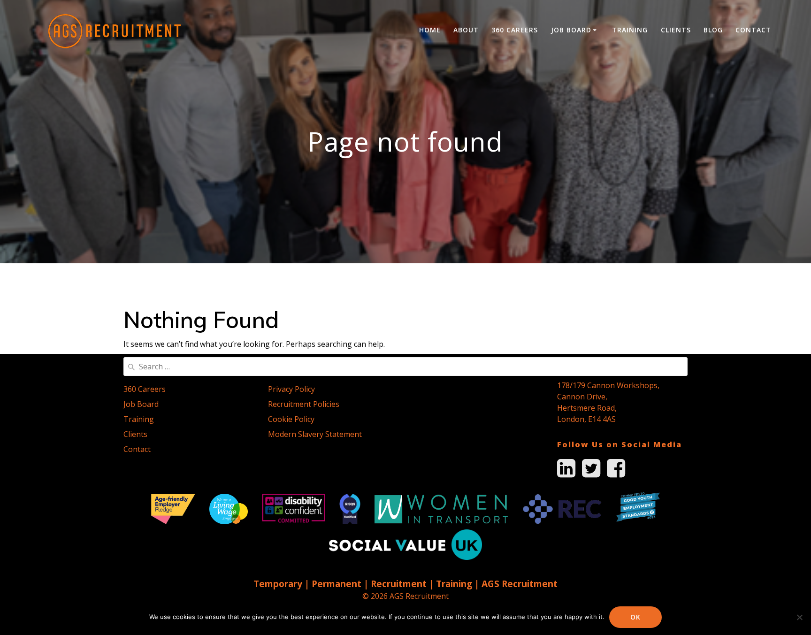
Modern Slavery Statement (315, 434)
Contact (753, 29)
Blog (713, 29)
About (466, 29)
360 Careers (514, 29)
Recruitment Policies (303, 404)
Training (630, 29)
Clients (676, 29)
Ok (635, 616)
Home (430, 29)
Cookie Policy (291, 419)
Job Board (571, 29)
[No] (799, 617)
